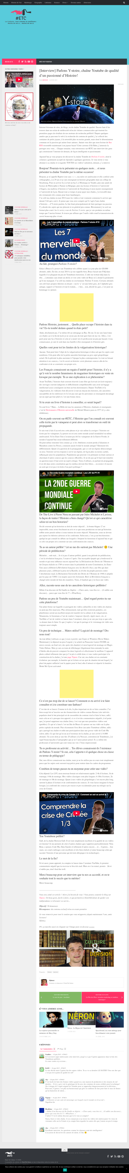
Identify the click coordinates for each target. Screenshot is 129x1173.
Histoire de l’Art (16, 2)
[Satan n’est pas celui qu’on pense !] (9, 210)
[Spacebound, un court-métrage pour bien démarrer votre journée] (110, 1020)
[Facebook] (19, 61)
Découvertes (45, 61)
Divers (64, 2)
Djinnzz (45, 80)
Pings (63, 1049)
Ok (65, 1170)
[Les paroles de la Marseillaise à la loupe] (9, 221)
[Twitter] (22, 61)
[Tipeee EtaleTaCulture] (19, 120)
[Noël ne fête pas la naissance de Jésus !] (9, 232)
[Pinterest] (32, 61)
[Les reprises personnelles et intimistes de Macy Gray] (53, 1020)
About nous (87, 2)
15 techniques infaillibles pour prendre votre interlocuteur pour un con (23, 258)
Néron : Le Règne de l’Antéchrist (79, 1028)
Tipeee (42, 897)
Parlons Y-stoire (98, 156)
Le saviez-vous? (20, 240)
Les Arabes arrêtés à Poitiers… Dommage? (21, 243)
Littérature (48, 2)
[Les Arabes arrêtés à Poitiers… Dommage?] (9, 243)
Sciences (57, 2)
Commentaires (49, 1049)
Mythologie (28, 2)
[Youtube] (29, 61)
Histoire (5, 2)
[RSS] (25, 61)
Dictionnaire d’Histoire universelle (60, 410)
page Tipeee (72, 657)
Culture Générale (21, 207)
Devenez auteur (76, 2)
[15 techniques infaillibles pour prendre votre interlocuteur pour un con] (9, 254)
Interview (55, 972)
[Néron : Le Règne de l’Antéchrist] (82, 1018)
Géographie (38, 2)
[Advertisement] (64, 43)
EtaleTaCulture (26, 1162)
